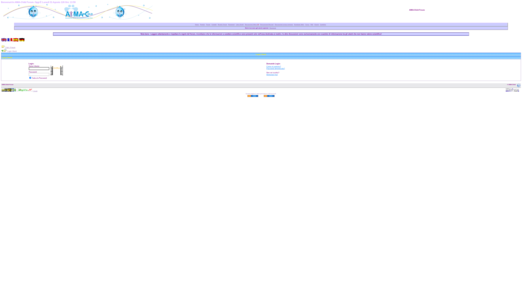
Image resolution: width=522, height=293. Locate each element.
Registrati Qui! (272, 75)
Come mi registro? (273, 67)
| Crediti (35, 91)
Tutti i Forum (10, 48)
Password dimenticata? (275, 69)
